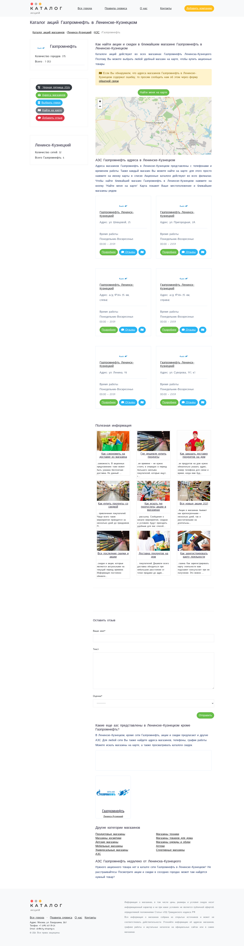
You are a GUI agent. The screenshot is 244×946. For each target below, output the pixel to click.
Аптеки (160, 846)
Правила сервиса (116, 8)
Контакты (166, 8)
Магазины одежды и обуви (173, 842)
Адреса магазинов (53, 95)
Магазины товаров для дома (174, 838)
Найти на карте (52, 110)
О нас (143, 8)
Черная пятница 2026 (55, 87)
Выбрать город (50, 102)
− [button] (100, 106)
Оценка (97, 696)
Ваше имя (99, 631)
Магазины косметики (108, 838)
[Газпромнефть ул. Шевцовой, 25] (160, 116)
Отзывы (129, 252)
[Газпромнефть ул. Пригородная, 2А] (165, 101)
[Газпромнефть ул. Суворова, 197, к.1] (164, 130)
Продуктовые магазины (110, 834)
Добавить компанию (199, 8)
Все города (85, 8)
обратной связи (109, 81)
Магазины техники (167, 834)
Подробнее (109, 252)
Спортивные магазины (170, 850)
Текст (96, 649)
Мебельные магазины (109, 846)
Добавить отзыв (52, 118)
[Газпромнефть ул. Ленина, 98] (166, 108)
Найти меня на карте (153, 92)
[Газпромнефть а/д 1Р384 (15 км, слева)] (180, 141)
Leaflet (208, 153)
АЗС (97, 32)
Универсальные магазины (111, 850)
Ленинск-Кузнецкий (79, 32)
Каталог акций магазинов (49, 32)
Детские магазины (106, 842)
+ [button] (100, 101)
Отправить (205, 715)
